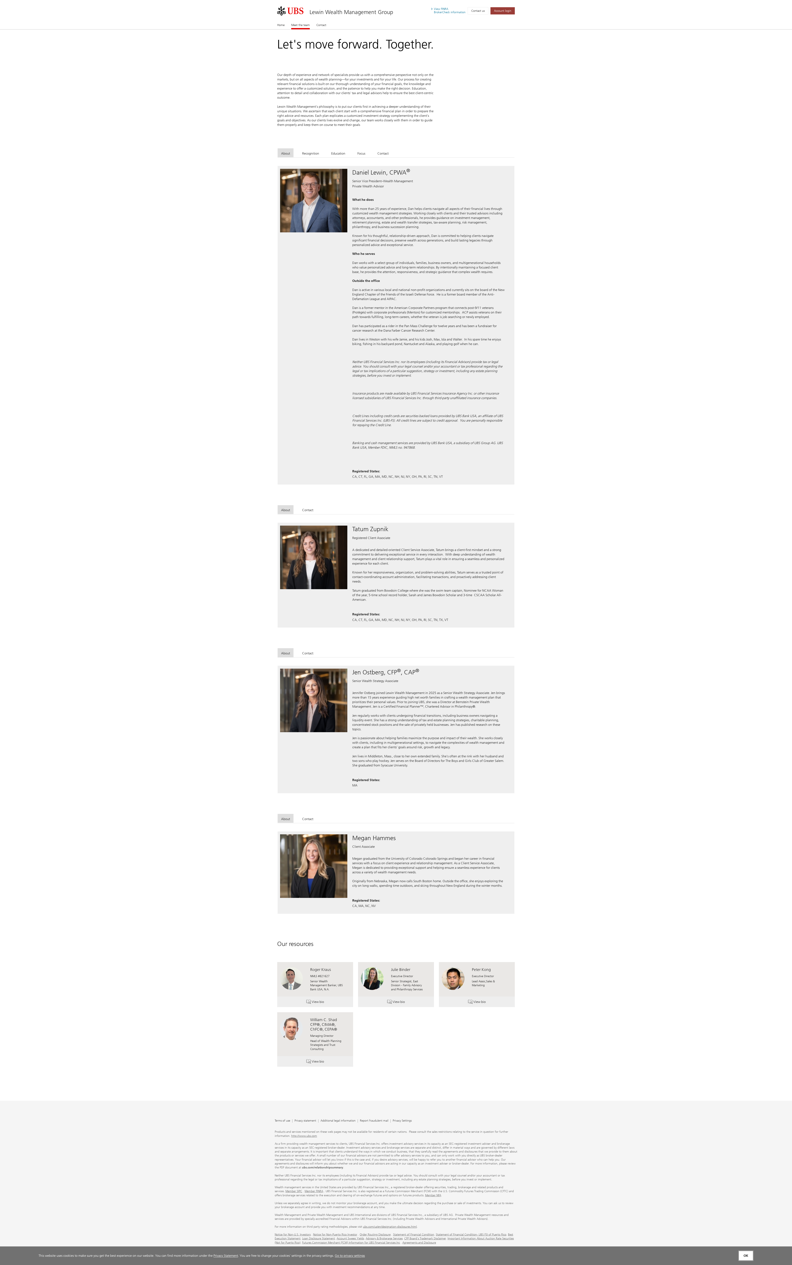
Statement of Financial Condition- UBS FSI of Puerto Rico (471, 1234)
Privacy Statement (225, 1256)
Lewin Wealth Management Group (351, 12)
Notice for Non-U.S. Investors (293, 1234)
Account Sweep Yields (350, 1238)
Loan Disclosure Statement (318, 1238)
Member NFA (433, 1195)
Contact (321, 25)
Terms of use (282, 1120)
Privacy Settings (402, 1120)
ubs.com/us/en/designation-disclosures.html (390, 1226)
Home (281, 25)
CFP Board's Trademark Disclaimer (425, 1238)
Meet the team (300, 25)
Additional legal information (338, 1120)
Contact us (478, 11)
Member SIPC (293, 1191)
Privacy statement (305, 1120)
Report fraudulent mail (374, 1120)
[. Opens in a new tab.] (290, 11)
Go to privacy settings (350, 1256)
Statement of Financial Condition (413, 1234)
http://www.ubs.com (304, 1136)
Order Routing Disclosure (375, 1234)
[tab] (285, 152)
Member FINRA (314, 1191)
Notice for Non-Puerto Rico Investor (335, 1234)
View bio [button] (323, 1003)
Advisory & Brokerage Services (384, 1238)
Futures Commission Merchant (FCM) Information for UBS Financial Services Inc (351, 1242)
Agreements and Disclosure (419, 1242)
